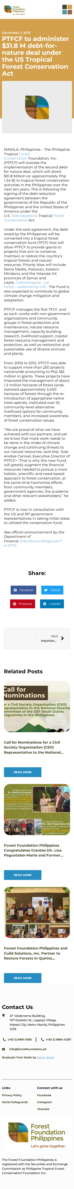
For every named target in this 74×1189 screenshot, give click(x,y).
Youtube (43, 1109)
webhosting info (31, 287)
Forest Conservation (17, 156)
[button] (23, 590)
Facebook (44, 1095)
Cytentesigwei (28, 282)
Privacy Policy (12, 1095)
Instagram (44, 1102)
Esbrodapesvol (24, 216)
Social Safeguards (15, 1102)
